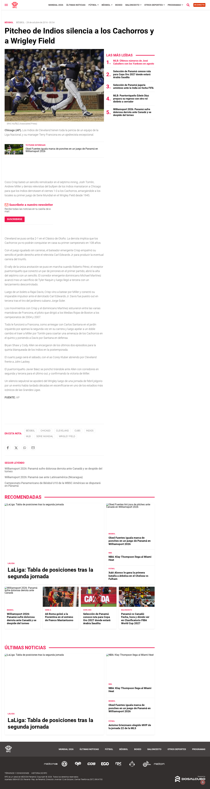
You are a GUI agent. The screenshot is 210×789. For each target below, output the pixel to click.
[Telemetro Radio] (145, 766)
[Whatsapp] (24, 447)
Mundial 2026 (55, 5)
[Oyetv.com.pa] (78, 766)
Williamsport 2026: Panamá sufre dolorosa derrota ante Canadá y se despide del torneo (53, 470)
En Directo (199, 5)
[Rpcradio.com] (118, 766)
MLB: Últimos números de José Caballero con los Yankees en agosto (133, 62)
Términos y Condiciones (17, 773)
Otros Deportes (153, 5)
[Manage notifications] (202, 782)
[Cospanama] (91, 766)
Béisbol (106, 5)
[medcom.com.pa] (159, 766)
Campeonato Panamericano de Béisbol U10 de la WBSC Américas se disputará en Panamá (53, 484)
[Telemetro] (64, 766)
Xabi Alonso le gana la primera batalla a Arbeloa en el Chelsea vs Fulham (128, 575)
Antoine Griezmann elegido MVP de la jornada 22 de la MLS (130, 727)
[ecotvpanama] (105, 766)
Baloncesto (132, 5)
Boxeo (118, 5)
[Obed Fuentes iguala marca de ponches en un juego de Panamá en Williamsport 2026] (14, 153)
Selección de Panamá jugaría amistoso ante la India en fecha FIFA (133, 86)
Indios (89, 430)
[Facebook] (7, 447)
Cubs (77, 430)
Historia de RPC (39, 773)
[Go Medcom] (51, 766)
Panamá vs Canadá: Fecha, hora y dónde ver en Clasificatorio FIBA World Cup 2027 (135, 618)
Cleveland (62, 430)
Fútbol (93, 5)
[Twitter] (16, 447)
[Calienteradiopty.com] (132, 766)
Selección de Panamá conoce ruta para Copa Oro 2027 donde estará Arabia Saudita (132, 74)
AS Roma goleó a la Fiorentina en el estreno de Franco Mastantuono (59, 617)
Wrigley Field (67, 436)
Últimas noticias (75, 5)
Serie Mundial (44, 436)
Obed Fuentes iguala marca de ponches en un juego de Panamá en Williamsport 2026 (62, 150)
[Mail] (33, 447)
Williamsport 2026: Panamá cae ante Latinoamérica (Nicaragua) (44, 477)
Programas (174, 5)
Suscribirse (14, 219)
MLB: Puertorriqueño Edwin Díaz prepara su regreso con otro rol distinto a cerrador (131, 98)
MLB (28, 436)
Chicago (45, 430)
